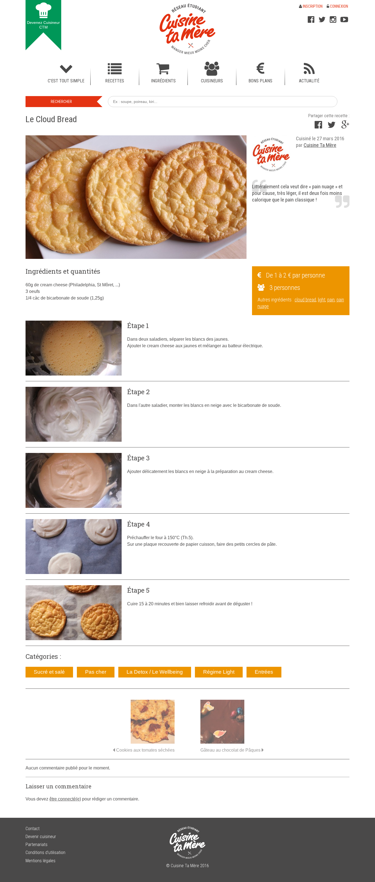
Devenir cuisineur (41, 836)
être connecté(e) (65, 799)
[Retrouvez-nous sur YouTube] (344, 19)
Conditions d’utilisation (45, 852)
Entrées (264, 672)
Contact (33, 828)
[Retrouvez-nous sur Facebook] (311, 19)
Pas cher (95, 672)
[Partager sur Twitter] (332, 126)
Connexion (338, 6)
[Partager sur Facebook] (318, 126)
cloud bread (305, 300)
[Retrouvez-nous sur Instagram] (333, 19)
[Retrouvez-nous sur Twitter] (322, 19)
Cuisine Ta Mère (320, 145)
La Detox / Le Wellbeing (155, 672)
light (321, 300)
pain (331, 300)
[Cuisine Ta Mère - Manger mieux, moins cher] (187, 29)
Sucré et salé (49, 672)
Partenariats (36, 844)
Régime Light (218, 672)
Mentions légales (40, 860)
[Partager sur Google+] (345, 126)
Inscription (312, 6)
